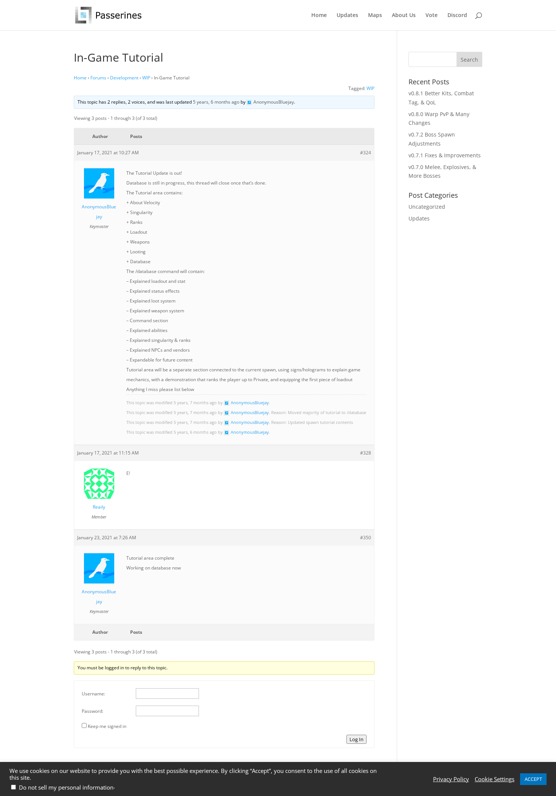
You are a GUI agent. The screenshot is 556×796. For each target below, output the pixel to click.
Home (319, 15)
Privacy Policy (451, 779)
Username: (93, 693)
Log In (356, 739)
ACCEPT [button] (533, 779)
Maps (375, 15)
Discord (457, 15)
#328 (365, 453)
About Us (404, 15)
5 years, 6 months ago (216, 102)
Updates (347, 15)
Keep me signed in (107, 726)
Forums (98, 77)
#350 (365, 537)
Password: (92, 711)
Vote (432, 15)
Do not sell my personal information (66, 787)
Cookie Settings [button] (494, 779)
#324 (365, 152)
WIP (146, 77)
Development (124, 77)
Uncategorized (426, 206)
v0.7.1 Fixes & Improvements (444, 155)
